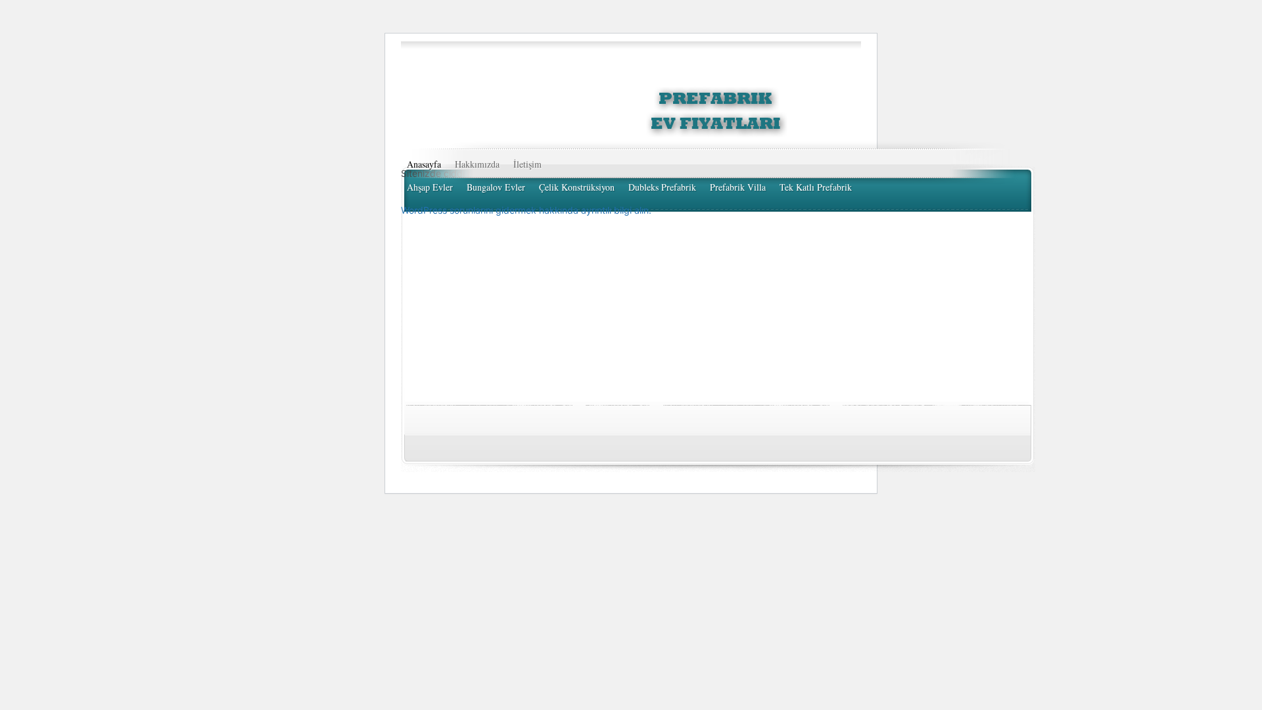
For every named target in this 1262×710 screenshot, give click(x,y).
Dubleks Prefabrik (662, 187)
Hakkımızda (477, 164)
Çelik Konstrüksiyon (577, 187)
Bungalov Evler (496, 187)
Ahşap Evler (430, 187)
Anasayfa (424, 164)
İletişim (527, 164)
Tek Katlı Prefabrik (816, 187)
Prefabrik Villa (738, 187)
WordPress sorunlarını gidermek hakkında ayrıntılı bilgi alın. (526, 210)
